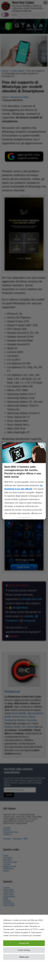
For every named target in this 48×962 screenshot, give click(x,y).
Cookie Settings (24, 950)
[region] (24, 938)
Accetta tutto (24, 943)
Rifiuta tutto (24, 957)
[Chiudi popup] (42, 446)
